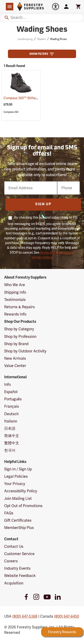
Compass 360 (11, 112)
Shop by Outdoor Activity (25, 351)
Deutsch (11, 413)
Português (13, 399)
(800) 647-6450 (66, 616)
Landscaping (25, 39)
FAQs (8, 513)
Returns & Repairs (19, 306)
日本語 (9, 428)
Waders (41, 39)
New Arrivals (15, 358)
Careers (11, 561)
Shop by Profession (20, 336)
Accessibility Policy (20, 491)
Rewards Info (15, 314)
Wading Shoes (42, 30)
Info (7, 384)
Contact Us (13, 546)
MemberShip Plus (19, 527)
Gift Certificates (18, 520)
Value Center (15, 365)
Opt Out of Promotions (23, 505)
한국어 (9, 450)
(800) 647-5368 (24, 616)
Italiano (10, 421)
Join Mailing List (18, 498)
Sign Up (43, 204)
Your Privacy (14, 483)
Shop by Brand (16, 343)
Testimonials (15, 299)
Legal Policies (16, 476)
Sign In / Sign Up (18, 469)
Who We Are (14, 284)
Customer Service (19, 553)
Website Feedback (20, 575)
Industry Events (17, 568)
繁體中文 (11, 443)
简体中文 (11, 435)
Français (11, 406)
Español (11, 391)
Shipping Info (15, 292)
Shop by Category (19, 329)
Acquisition (13, 583)
